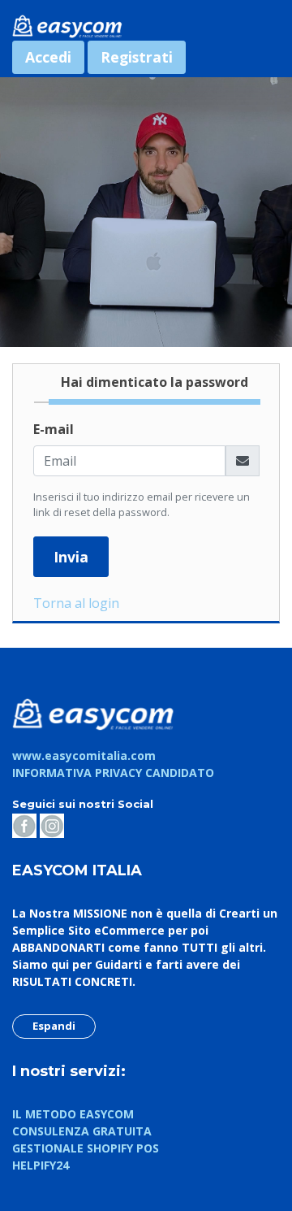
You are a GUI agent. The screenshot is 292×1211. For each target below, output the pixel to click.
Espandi (53, 1025)
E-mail (53, 429)
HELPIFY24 (40, 1165)
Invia (71, 556)
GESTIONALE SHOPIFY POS (85, 1148)
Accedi (48, 57)
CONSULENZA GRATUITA (82, 1131)
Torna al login (76, 603)
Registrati (137, 57)
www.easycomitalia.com (84, 755)
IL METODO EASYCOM (73, 1114)
